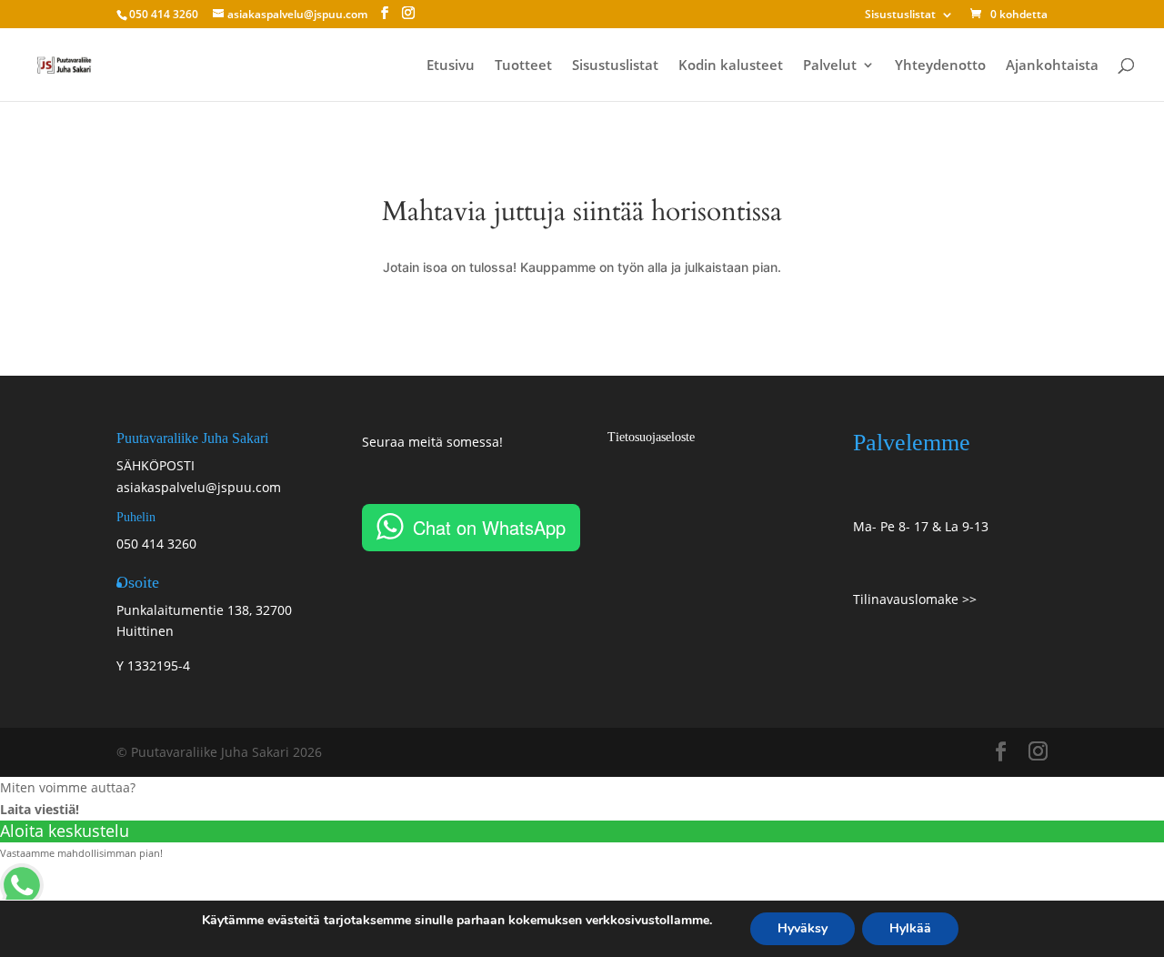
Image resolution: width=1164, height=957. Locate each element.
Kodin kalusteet (730, 66)
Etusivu (450, 66)
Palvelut (830, 66)
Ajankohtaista (1052, 66)
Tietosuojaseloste (651, 437)
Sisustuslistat (900, 15)
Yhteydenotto (940, 66)
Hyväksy (803, 928)
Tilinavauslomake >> (915, 599)
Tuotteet (523, 66)
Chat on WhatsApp (489, 527)
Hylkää (910, 928)
